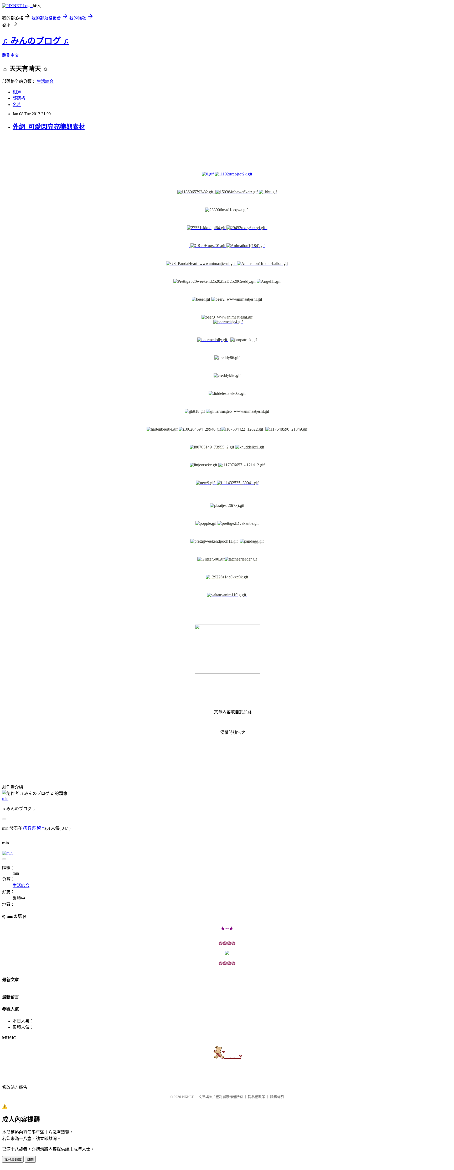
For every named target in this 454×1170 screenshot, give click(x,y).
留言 (41, 828)
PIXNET (188, 1097)
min (5, 798)
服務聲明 (277, 1097)
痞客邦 (29, 828)
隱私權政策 (256, 1097)
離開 (30, 1160)
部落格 (19, 98)
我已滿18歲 (13, 1160)
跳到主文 (10, 55)
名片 (17, 104)
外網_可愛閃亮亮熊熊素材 (49, 126)
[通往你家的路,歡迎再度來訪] (227, 953)
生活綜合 (45, 81)
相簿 (17, 92)
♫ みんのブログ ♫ (35, 41)
